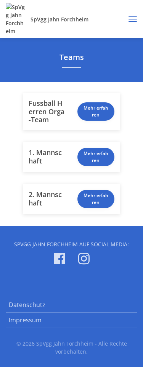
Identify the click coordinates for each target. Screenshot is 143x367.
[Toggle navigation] (129, 19)
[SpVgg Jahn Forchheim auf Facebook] (59, 260)
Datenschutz (27, 305)
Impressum (25, 320)
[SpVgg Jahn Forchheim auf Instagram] (84, 260)
